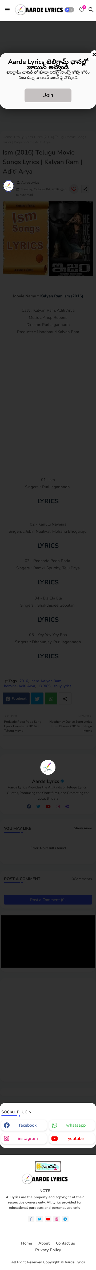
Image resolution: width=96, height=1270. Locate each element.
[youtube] (48, 1219)
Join (48, 95)
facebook (28, 1125)
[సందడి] (48, 1170)
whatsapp (76, 1125)
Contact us (65, 1243)
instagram (28, 1138)
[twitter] (39, 1219)
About (44, 1243)
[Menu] (7, 10)
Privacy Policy (48, 1250)
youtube (76, 1138)
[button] (69, 9)
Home (26, 1243)
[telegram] (65, 1219)
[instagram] (56, 1219)
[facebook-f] (31, 1219)
